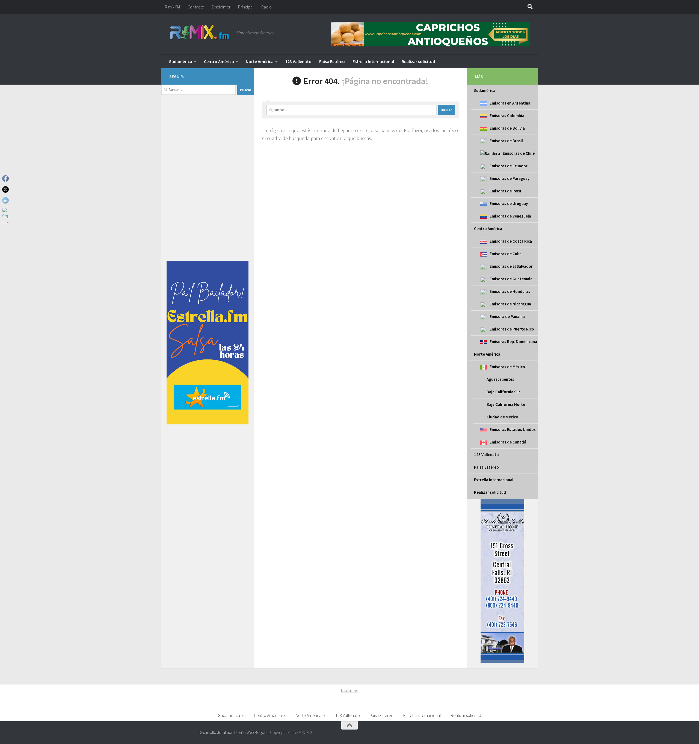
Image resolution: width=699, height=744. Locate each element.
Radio (266, 7)
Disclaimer (221, 7)
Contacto (196, 7)
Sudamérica (180, 61)
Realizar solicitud (418, 61)
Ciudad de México (502, 416)
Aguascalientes (500, 379)
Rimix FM (172, 7)
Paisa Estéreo (332, 61)
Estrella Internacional (373, 61)
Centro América (219, 61)
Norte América (260, 61)
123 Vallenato (298, 61)
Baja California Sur (503, 391)
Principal (246, 7)
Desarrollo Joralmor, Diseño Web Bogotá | (234, 732)
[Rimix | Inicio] (200, 33)
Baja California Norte (506, 404)
